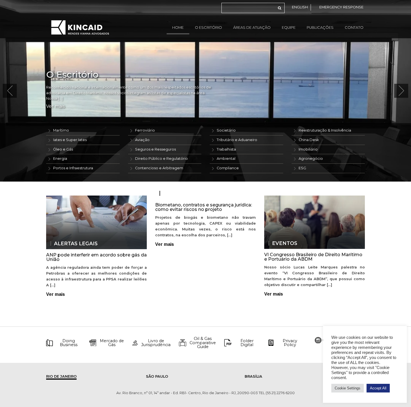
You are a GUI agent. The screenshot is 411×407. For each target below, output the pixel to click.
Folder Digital (247, 343)
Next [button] (401, 91)
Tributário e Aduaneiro (237, 140)
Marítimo (61, 130)
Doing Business (68, 343)
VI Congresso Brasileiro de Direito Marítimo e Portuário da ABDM (313, 257)
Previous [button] (10, 91)
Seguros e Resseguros (155, 149)
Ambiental (226, 158)
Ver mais (55, 106)
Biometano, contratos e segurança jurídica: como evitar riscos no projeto (203, 207)
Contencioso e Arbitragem (159, 168)
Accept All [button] (378, 388)
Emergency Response (341, 7)
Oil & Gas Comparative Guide (203, 343)
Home (178, 27)
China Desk (309, 140)
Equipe (289, 27)
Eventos (284, 243)
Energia (60, 158)
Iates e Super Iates (70, 140)
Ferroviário (145, 130)
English (300, 7)
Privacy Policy (290, 343)
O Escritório (208, 27)
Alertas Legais (76, 243)
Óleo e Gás (63, 149)
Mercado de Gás (112, 343)
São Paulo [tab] (157, 376)
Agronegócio (311, 158)
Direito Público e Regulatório (161, 158)
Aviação (142, 140)
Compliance (228, 168)
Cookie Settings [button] (347, 388)
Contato (354, 27)
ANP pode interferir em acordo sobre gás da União (96, 257)
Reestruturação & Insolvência (325, 130)
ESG (302, 168)
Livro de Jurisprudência (156, 343)
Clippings (177, 193)
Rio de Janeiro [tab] (61, 376)
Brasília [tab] (253, 376)
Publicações (320, 27)
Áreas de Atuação (252, 27)
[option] (205, 91)
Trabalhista (226, 149)
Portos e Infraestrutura (73, 168)
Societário (226, 130)
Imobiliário (308, 149)
